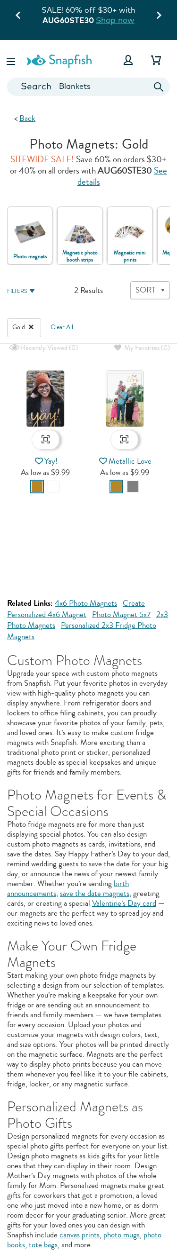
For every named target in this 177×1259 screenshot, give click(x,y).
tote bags (43, 1245)
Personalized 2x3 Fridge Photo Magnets (81, 630)
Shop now (115, 20)
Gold (19, 327)
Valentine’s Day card (124, 903)
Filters (17, 291)
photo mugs (121, 1235)
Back (27, 118)
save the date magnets (94, 893)
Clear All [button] (62, 327)
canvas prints (79, 1235)
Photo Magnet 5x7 (121, 614)
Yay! (51, 461)
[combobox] (88, 87)
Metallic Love (130, 461)
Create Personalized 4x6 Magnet (76, 608)
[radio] (37, 486)
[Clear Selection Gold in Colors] (31, 327)
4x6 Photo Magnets (86, 603)
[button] (12, 60)
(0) (48, 348)
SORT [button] (145, 290)
